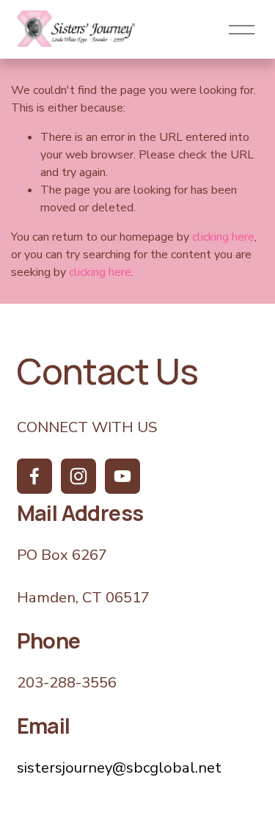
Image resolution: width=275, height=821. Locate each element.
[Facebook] (34, 476)
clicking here (223, 237)
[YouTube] (122, 476)
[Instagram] (78, 476)
